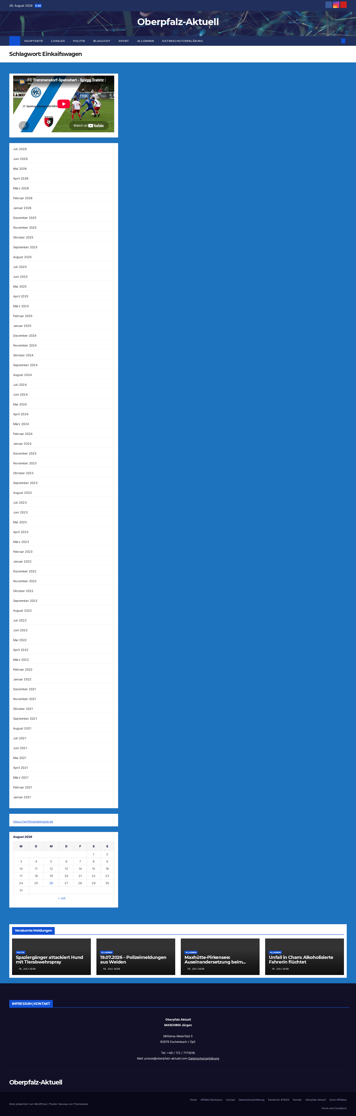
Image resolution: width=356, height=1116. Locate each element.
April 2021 (20, 768)
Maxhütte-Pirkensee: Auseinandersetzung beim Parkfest (213, 962)
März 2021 (20, 777)
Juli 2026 (20, 149)
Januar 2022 (22, 679)
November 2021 (24, 699)
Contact (230, 1099)
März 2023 (21, 542)
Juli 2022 (20, 620)
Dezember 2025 (25, 218)
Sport (123, 41)
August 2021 (22, 728)
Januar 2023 (22, 561)
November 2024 (25, 345)
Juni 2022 (20, 630)
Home (193, 1099)
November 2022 (25, 581)
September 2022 (25, 601)
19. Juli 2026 (27, 968)
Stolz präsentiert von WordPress (28, 1103)
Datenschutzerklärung (182, 41)
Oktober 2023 (23, 473)
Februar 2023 (22, 551)
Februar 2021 (22, 787)
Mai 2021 (19, 758)
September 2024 (25, 365)
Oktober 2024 (23, 355)
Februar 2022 (22, 669)
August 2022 (22, 610)
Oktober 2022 (23, 591)
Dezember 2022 (25, 571)
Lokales (58, 41)
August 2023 (22, 493)
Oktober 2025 (23, 237)
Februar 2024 (22, 434)
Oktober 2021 (23, 709)
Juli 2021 (19, 738)
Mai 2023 (20, 522)
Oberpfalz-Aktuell (178, 21)
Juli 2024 (20, 385)
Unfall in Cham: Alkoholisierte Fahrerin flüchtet (301, 960)
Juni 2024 (20, 394)
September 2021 (25, 718)
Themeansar (81, 1103)
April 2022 (20, 650)
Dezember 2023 (25, 453)
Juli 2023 (20, 502)
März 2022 (21, 659)
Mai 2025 (20, 286)
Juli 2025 (20, 267)
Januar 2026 (22, 208)
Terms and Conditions (334, 1108)
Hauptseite (33, 41)
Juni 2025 (20, 276)
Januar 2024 (22, 443)
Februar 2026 (22, 198)
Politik (79, 41)
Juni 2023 (20, 512)
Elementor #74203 (278, 1099)
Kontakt (297, 1099)
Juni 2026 (20, 159)
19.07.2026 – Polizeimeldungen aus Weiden (133, 960)
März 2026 (21, 188)
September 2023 (25, 483)
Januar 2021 (22, 797)
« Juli (61, 898)
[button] (337, 41)
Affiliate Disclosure (211, 1099)
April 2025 (20, 296)
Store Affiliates (338, 1099)
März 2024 (21, 424)
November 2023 (25, 463)
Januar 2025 (22, 326)
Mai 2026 (20, 168)
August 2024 (22, 375)
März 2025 (21, 306)
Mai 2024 (20, 404)
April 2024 (20, 414)
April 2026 (20, 178)
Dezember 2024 (25, 335)
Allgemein (145, 41)
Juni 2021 (20, 748)
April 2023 (20, 532)
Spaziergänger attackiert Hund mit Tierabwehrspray (49, 960)
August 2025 (22, 257)
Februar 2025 (22, 316)
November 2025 (25, 227)
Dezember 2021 (24, 689)
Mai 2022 (20, 640)
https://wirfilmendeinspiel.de (33, 821)
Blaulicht (102, 41)
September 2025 (25, 247)
